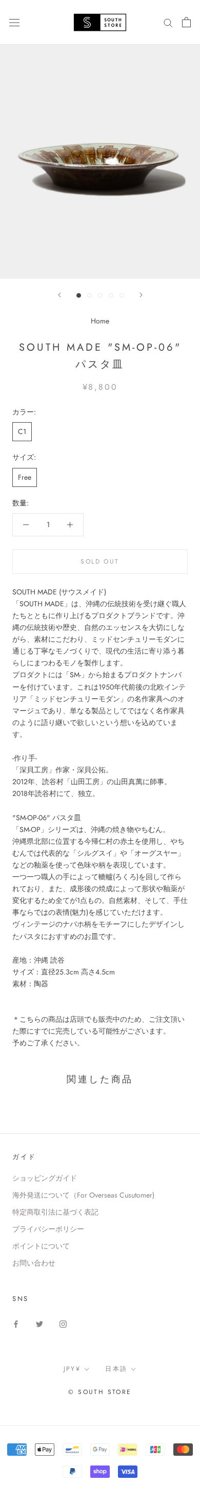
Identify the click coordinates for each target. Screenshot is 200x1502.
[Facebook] (15, 1323)
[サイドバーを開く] (14, 22)
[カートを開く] (186, 22)
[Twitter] (39, 1323)
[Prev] (59, 295)
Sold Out (100, 561)
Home (100, 321)
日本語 (116, 1368)
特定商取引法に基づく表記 (55, 1212)
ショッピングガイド (44, 1178)
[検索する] (168, 22)
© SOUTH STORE (99, 1392)
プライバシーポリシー (48, 1229)
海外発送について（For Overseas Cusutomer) (83, 1195)
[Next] (141, 295)
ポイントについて (41, 1246)
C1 (22, 431)
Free (24, 477)
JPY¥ (72, 1368)
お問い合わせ (33, 1263)
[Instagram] (63, 1323)
